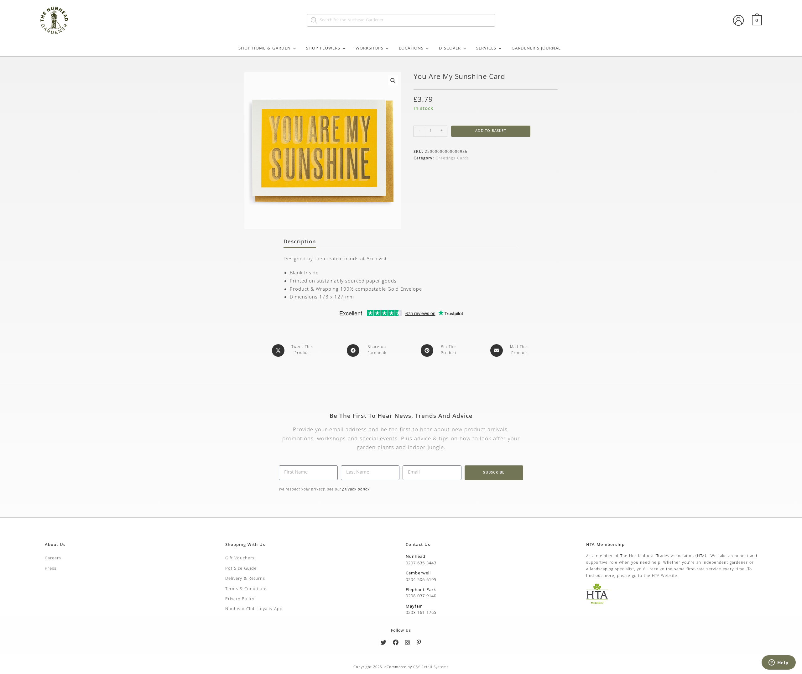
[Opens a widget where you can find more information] (778, 663)
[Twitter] (384, 643)
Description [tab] (300, 242)
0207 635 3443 (421, 563)
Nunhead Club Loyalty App (254, 609)
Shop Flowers (323, 48)
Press (50, 568)
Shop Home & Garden (264, 48)
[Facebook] (396, 643)
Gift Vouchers (239, 558)
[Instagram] (407, 643)
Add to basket (490, 131)
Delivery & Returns (245, 578)
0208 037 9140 (421, 596)
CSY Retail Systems (431, 667)
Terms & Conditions (246, 589)
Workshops (369, 48)
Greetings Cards (452, 158)
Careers (53, 558)
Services (486, 48)
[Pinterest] (419, 643)
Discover (450, 48)
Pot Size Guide (241, 568)
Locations (411, 48)
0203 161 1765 (421, 612)
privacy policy (355, 489)
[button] (393, 80)
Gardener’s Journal (536, 48)
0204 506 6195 (421, 580)
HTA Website (664, 576)
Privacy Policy (239, 599)
